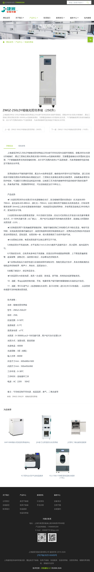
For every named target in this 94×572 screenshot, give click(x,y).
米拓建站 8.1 (46, 568)
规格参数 (21, 146)
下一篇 (70, 129)
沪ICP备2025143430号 (47, 555)
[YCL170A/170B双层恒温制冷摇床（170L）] (62, 460)
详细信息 (9, 146)
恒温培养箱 (29, 42)
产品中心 (18, 42)
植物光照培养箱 (31, 396)
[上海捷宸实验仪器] (9, 10)
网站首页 (6, 18)
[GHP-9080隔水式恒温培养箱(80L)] (17, 426)
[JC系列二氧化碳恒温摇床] (77, 426)
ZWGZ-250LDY (18, 396)
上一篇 (24, 129)
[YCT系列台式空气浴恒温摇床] (32, 460)
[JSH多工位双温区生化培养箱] (47, 426)
